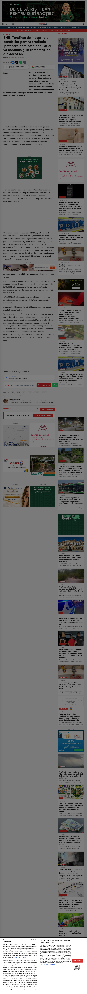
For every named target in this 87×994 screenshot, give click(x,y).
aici (9, 978)
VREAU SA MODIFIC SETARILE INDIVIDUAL (77, 967)
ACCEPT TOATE (77, 960)
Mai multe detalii (20, 957)
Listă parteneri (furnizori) (48, 964)
